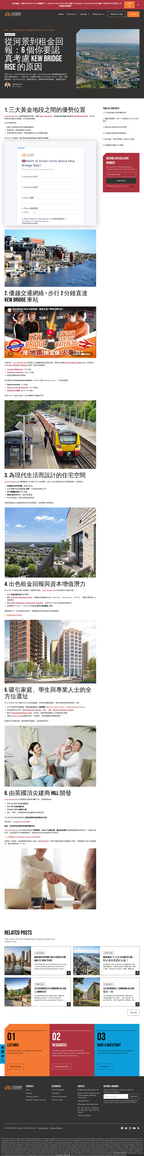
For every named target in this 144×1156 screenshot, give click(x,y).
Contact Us (105, 1067)
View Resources (61, 1067)
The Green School (56, 707)
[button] (71, 14)
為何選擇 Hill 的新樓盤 (21, 822)
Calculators (56, 1093)
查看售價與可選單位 (14, 615)
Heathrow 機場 (17, 716)
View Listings (15, 1067)
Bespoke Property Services (36, 1100)
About (61, 14)
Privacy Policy (130, 1100)
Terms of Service (56, 1128)
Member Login (116, 14)
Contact (133, 14)
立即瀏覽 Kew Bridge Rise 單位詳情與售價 (23, 837)
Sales (28, 1090)
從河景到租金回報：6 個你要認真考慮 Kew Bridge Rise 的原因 (32, 30)
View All (133, 1013)
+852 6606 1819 (83, 1101)
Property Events (32, 1096)
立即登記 (129, 4)
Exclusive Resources (59, 1096)
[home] (13, 14)
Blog (6, 30)
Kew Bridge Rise (12, 116)
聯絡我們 (45, 841)
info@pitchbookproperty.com (88, 1090)
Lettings (29, 1093)
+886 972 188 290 (84, 1116)
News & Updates (58, 1090)
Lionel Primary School (75, 707)
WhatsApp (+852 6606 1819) (88, 1104)
